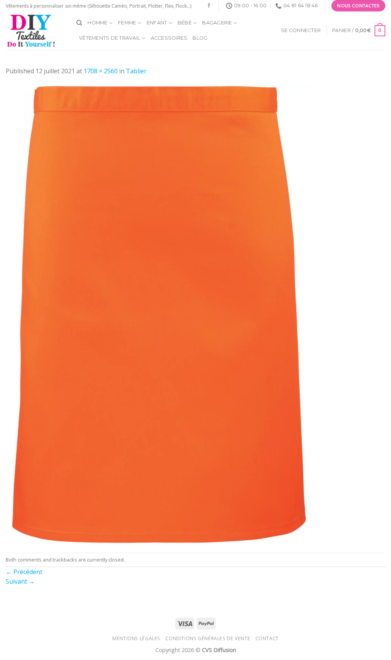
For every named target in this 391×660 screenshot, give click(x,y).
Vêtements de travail (109, 38)
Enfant (157, 23)
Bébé (185, 23)
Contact (267, 638)
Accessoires (169, 38)
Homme (97, 23)
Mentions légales (136, 638)
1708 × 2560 (101, 71)
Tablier (136, 71)
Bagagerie (217, 23)
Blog (199, 38)
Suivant (20, 581)
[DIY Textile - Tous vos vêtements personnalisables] (35, 30)
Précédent (24, 572)
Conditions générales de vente (207, 638)
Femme (127, 23)
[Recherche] (79, 23)
